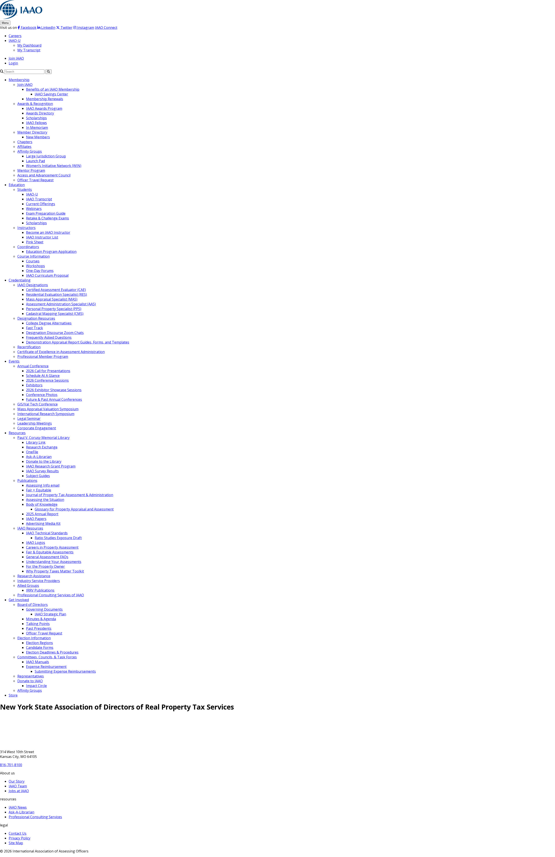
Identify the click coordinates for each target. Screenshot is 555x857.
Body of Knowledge (41, 504)
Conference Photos (41, 394)
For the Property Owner (45, 566)
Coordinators (28, 246)
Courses (32, 261)
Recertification (29, 347)
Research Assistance (33, 576)
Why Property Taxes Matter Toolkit (55, 571)
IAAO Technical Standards (47, 533)
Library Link (36, 442)
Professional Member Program (42, 356)
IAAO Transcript (39, 199)
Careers (15, 35)
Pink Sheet (34, 242)
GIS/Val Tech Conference (37, 404)
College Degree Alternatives (49, 323)
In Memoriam (37, 127)
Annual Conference (33, 366)
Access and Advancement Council (43, 175)
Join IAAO (16, 58)
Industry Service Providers (38, 580)
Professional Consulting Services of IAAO (50, 595)
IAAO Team (18, 786)
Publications (27, 480)
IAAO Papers (36, 518)
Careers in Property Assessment (52, 547)
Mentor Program (31, 170)
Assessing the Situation (45, 499)
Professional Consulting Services (35, 816)
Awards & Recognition (35, 103)
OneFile (32, 452)
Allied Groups (28, 585)
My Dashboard (29, 45)
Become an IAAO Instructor (48, 232)
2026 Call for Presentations (48, 370)
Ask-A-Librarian (39, 456)
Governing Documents (44, 609)
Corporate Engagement (36, 428)
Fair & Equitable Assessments (49, 552)
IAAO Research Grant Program (50, 466)
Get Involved (19, 599)
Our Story (16, 781)
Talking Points (38, 623)
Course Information (33, 256)
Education (17, 184)
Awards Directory (40, 113)
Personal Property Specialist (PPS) (53, 308)
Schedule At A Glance (43, 375)
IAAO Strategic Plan (50, 614)
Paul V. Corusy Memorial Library (43, 437)
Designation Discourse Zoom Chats (55, 332)
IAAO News (18, 807)
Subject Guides (38, 475)
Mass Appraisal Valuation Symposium (47, 409)
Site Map (16, 843)
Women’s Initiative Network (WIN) (53, 165)
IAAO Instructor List (42, 237)
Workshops (35, 265)
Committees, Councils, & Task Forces (47, 657)
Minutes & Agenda (41, 619)
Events (14, 361)
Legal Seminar (29, 418)
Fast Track (34, 327)
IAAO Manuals (37, 661)
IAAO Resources (30, 528)
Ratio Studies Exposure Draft (58, 537)
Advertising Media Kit (43, 523)
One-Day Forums (40, 270)
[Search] (1, 71)
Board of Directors (32, 604)
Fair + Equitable (38, 490)
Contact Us (17, 833)
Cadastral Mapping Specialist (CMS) (54, 313)
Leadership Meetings (34, 423)
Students (24, 189)
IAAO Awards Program (44, 108)
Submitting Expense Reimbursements (65, 671)
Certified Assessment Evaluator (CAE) (56, 289)
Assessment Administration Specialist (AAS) (61, 304)
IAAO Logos (35, 542)
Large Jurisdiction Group (46, 156)
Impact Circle (36, 685)
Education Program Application (51, 251)
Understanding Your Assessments (53, 561)
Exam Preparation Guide (45, 213)
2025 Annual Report (42, 514)
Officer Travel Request (35, 180)
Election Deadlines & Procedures (52, 652)
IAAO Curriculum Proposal (47, 275)
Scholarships (36, 118)
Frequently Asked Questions (49, 337)
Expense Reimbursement (46, 666)
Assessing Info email (42, 485)
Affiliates (24, 146)
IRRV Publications (40, 590)
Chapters (24, 141)
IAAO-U (15, 40)
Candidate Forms (39, 647)
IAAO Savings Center (51, 94)
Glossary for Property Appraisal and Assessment (74, 509)
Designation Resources (36, 318)
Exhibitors (34, 385)
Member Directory (32, 132)
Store (13, 695)
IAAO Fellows (36, 122)
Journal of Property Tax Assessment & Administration (69, 494)
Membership (19, 79)
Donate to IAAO (30, 681)
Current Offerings (40, 203)
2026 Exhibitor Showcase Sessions (54, 390)
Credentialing (20, 280)
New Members (38, 137)
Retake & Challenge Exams (47, 218)
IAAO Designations (32, 285)
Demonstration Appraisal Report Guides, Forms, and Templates (77, 342)
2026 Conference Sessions (47, 380)
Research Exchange (41, 447)
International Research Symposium (45, 413)
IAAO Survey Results (42, 471)
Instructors (26, 227)
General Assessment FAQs (47, 556)
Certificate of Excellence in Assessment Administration (61, 351)
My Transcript (28, 50)
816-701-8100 (11, 764)
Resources (17, 432)
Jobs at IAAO (19, 790)
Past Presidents (38, 628)
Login (13, 63)
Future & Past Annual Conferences (54, 399)
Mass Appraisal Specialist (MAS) (51, 299)
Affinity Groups (29, 151)
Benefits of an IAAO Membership (52, 89)
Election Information (34, 638)
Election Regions (39, 642)
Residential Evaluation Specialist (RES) (56, 294)
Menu (5, 23)
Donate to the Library (43, 461)
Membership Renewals (44, 98)
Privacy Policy (19, 838)
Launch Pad (35, 161)
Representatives (30, 676)
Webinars (34, 208)
